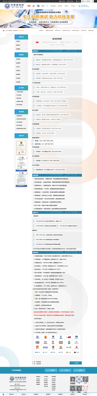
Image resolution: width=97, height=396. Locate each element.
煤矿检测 (53, 380)
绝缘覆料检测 (19, 115)
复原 (63, 44)
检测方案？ (11, 394)
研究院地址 (71, 1)
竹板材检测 (38, 363)
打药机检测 (19, 95)
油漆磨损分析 (83, 30)
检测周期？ (60, 394)
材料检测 (15, 30)
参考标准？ (85, 394)
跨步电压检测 (19, 104)
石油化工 (18, 66)
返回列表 (77, 362)
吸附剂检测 (19, 98)
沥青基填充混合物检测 (21, 119)
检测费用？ (48, 394)
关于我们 (46, 379)
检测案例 (18, 49)
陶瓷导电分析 (58, 30)
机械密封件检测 (20, 101)
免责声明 (46, 384)
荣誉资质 (63, 1)
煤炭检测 (18, 63)
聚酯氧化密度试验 (49, 30)
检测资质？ (73, 394)
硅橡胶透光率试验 (66, 30)
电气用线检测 (19, 122)
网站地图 (46, 386)
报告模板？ (36, 394)
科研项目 (18, 70)
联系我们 (46, 380)
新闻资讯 (18, 45)
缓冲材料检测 (19, 125)
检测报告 (38, 384)
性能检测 (53, 384)
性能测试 (18, 74)
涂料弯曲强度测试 (75, 30)
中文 (79, 1)
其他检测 (18, 82)
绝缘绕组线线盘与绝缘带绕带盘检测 (22, 128)
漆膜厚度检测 (91, 30)
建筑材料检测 (21, 30)
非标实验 (18, 78)
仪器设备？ (24, 394)
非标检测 (53, 388)
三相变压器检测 (20, 91)
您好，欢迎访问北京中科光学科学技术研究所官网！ (16, 1)
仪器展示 (18, 41)
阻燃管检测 (38, 361)
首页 (47, 6)
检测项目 (10, 30)
